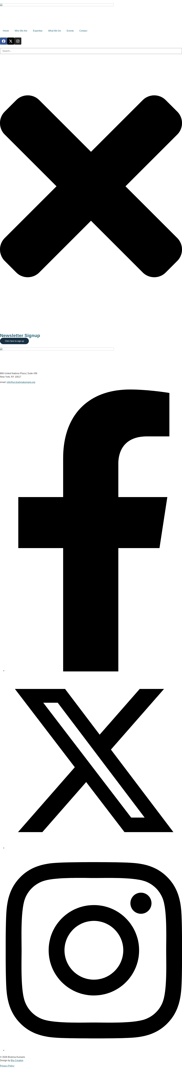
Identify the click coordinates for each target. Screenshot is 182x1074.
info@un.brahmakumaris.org (21, 382)
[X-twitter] (10, 41)
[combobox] (91, 51)
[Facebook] (3, 41)
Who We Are (21, 31)
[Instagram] (17, 41)
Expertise (38, 31)
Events (70, 31)
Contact (83, 31)
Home (6, 31)
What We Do (54, 31)
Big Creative (17, 1060)
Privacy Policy (7, 1066)
